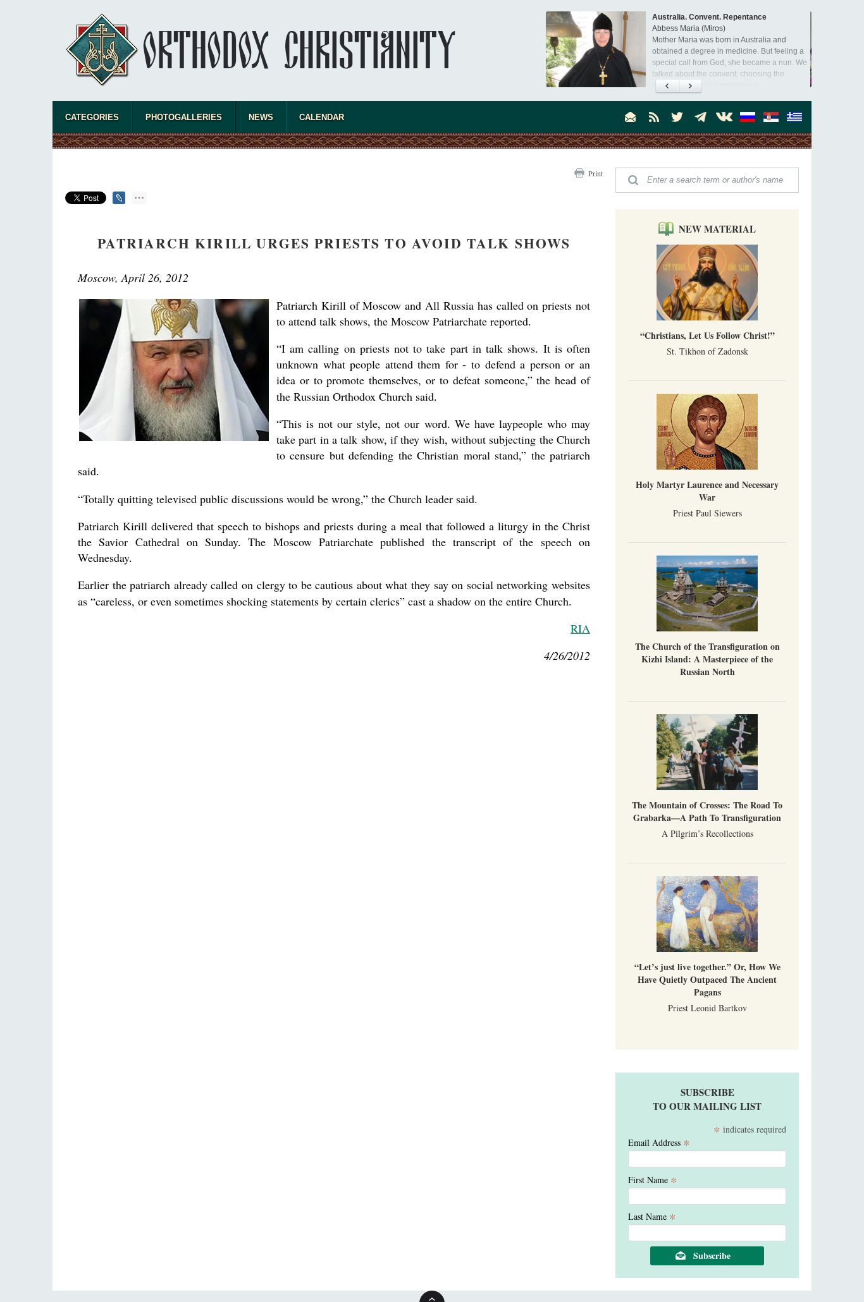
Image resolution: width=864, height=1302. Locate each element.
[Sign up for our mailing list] (630, 116)
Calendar (321, 117)
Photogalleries (183, 117)
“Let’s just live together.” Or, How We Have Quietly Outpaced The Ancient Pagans (707, 979)
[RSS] (654, 116)
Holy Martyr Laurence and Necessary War (707, 491)
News (261, 117)
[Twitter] (677, 116)
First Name (652, 1179)
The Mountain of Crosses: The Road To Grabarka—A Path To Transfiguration (707, 811)
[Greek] (794, 116)
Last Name (652, 1215)
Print (595, 173)
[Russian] (747, 116)
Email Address (659, 1141)
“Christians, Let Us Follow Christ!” (707, 335)
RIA (580, 628)
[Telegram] (700, 116)
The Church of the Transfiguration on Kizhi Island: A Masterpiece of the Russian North (707, 659)
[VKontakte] (724, 116)
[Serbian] (771, 116)
